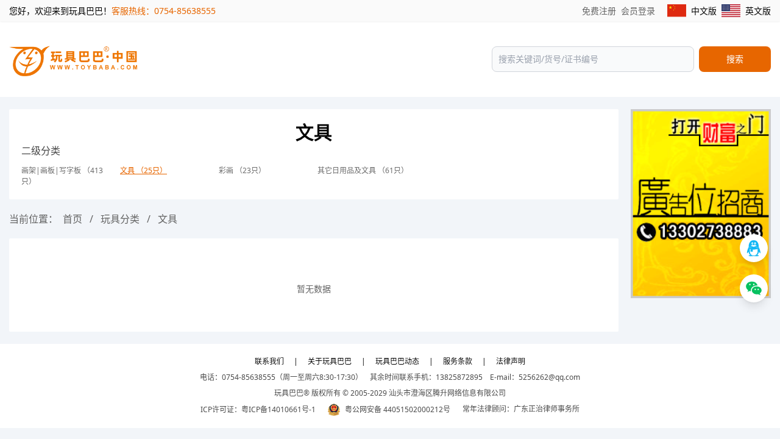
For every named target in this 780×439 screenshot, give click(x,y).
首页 (72, 219)
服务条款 (457, 361)
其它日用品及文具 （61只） (362, 170)
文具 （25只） (143, 170)
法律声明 (510, 361)
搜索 (734, 59)
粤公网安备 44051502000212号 (397, 409)
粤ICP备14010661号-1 (278, 409)
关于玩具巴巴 (330, 361)
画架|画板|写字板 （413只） (62, 176)
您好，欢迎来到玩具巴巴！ (60, 10)
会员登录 (638, 10)
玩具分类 (120, 219)
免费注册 (599, 10)
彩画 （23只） (242, 170)
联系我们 (269, 361)
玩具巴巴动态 (397, 361)
